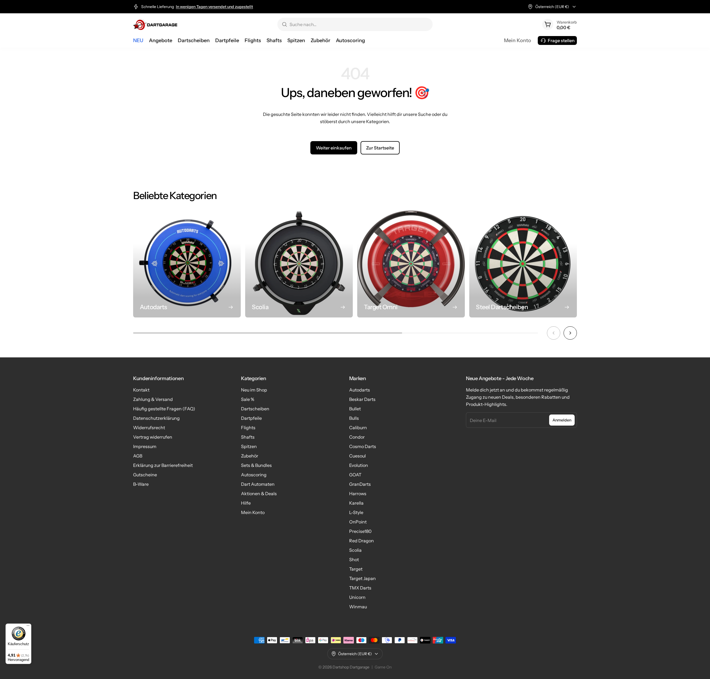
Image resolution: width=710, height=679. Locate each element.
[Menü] (28, 627)
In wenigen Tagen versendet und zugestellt (214, 6)
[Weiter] (570, 333)
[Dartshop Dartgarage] (155, 24)
